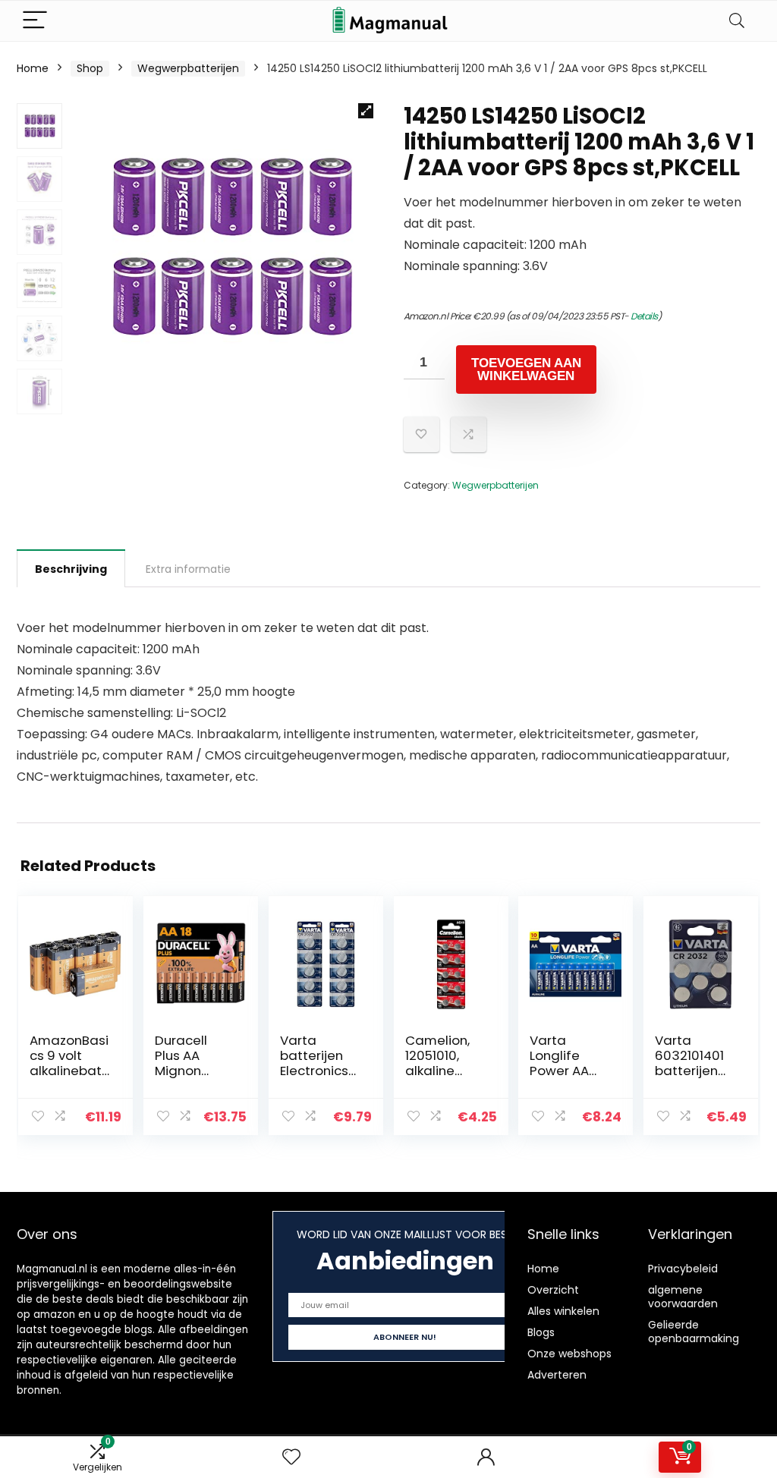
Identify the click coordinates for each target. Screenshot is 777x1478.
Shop (90, 68)
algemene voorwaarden (683, 1296)
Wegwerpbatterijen (188, 68)
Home (33, 68)
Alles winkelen (563, 1311)
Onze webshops (569, 1353)
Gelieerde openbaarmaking (693, 1331)
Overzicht (553, 1289)
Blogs (541, 1332)
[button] (365, 110)
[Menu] (35, 21)
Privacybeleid (683, 1268)
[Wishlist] (291, 1457)
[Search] (737, 21)
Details (644, 316)
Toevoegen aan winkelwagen (526, 369)
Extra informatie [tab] (188, 569)
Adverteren (557, 1374)
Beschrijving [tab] (71, 569)
